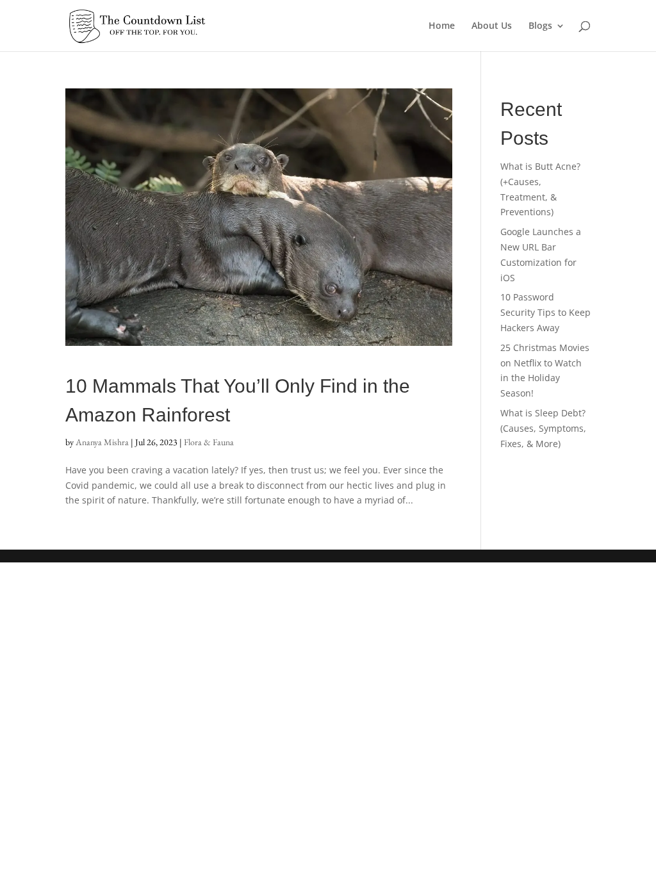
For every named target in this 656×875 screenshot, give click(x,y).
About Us (492, 26)
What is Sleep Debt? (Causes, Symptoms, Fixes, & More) (543, 428)
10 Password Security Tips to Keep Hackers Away (545, 312)
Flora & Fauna (209, 442)
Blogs (540, 26)
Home (442, 26)
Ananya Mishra (102, 442)
